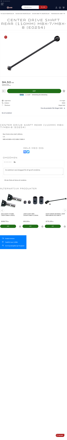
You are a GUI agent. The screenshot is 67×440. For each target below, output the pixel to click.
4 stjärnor (9, 162)
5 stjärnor (11, 162)
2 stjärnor (6, 162)
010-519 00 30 (7, 1)
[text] (33, 82)
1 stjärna (4, 162)
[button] (2, 4)
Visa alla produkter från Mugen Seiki (52, 108)
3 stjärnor (7, 162)
